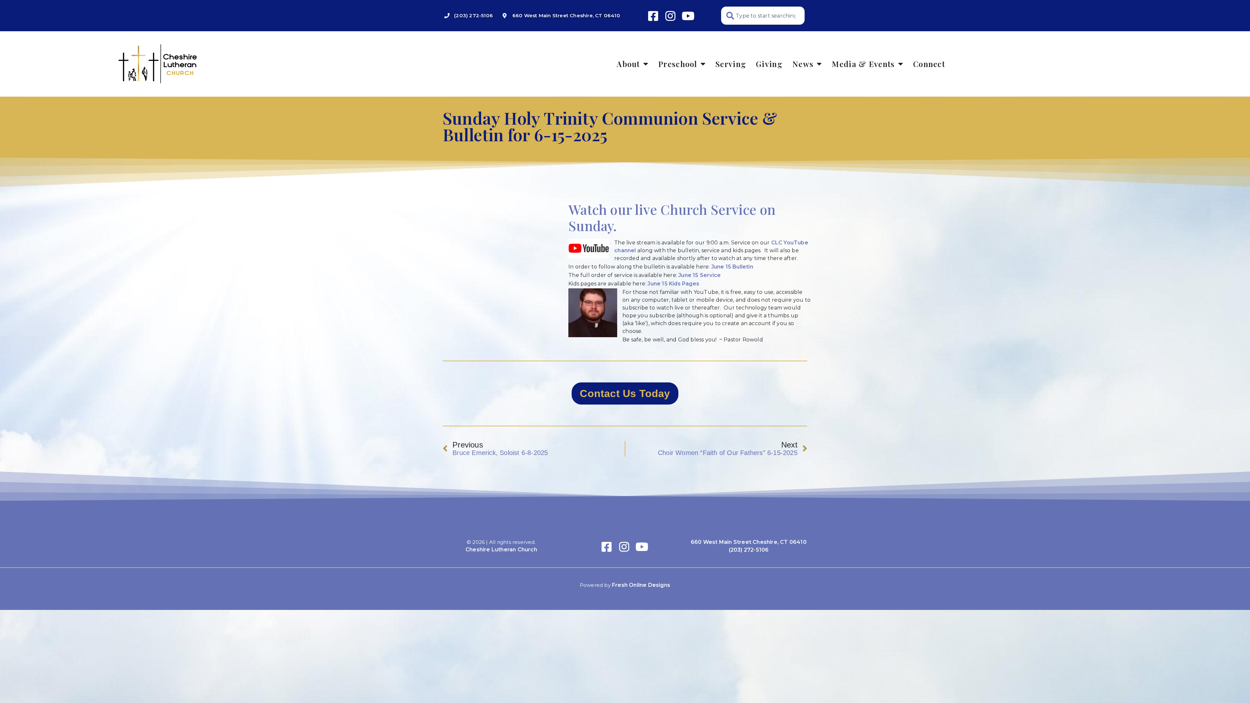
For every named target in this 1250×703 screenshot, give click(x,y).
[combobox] (763, 16)
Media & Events (863, 64)
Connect (929, 64)
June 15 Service (699, 275)
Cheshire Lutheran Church (501, 549)
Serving (730, 64)
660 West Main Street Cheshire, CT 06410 (749, 542)
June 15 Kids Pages (673, 284)
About (628, 64)
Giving (769, 64)
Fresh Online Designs (641, 585)
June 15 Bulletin (732, 267)
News (802, 64)
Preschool (677, 64)
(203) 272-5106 (749, 550)
